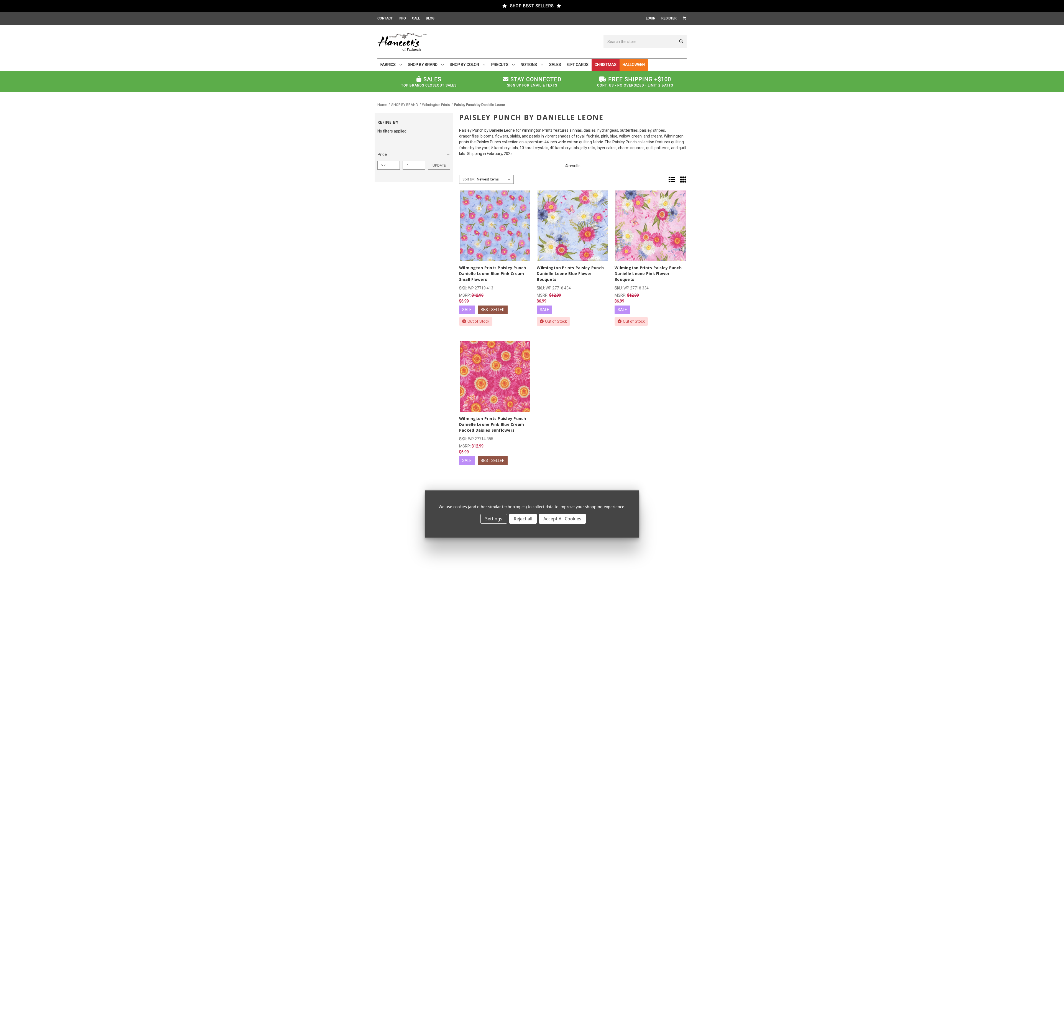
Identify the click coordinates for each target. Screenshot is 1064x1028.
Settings (493, 519)
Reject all (523, 519)
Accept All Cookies (562, 519)
